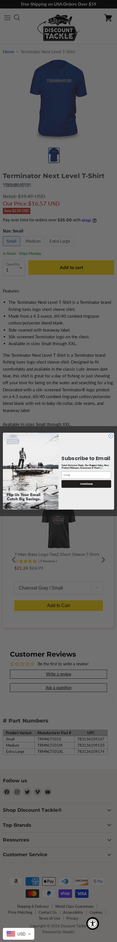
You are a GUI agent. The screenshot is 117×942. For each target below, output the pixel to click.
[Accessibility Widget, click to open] (92, 923)
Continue (86, 484)
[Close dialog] (111, 436)
